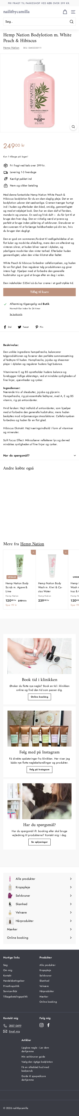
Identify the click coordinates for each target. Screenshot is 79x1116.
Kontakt (7, 975)
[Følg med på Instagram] (39, 729)
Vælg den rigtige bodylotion (37, 1062)
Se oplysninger (39, 842)
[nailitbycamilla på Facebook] (48, 1025)
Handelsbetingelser (13, 981)
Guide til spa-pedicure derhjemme (33, 1078)
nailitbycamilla (16, 12)
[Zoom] (73, 126)
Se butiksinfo (16, 314)
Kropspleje (45, 970)
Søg (5, 965)
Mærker (44, 996)
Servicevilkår (10, 991)
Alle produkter (47, 965)
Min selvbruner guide (33, 1056)
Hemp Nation (11, 48)
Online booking (39, 697)
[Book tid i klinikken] (39, 656)
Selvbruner (46, 975)
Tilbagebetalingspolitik (15, 996)
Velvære (44, 986)
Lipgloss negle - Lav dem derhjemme (35, 1049)
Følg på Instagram (39, 769)
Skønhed (44, 981)
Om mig (7, 970)
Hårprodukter (47, 991)
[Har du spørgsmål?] (39, 801)
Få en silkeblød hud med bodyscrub (35, 1069)
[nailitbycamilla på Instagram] (42, 1025)
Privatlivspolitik (11, 986)
